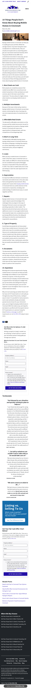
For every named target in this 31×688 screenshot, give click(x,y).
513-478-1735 (17, 314)
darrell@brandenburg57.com (12, 31)
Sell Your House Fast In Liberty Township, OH (13, 622)
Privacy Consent (9, 372)
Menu (27, 9)
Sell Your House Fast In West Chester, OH (12, 619)
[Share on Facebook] (3, 322)
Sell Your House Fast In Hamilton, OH (11, 627)
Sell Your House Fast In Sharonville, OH (11, 649)
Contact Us (22, 658)
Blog (23, 663)
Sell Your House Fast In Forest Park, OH (11, 647)
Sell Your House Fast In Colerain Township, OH (13, 639)
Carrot (22, 678)
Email (6, 367)
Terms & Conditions (14, 382)
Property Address (9, 355)
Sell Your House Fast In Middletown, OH (11, 642)
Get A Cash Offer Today (9, 1)
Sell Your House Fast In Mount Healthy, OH (12, 644)
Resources (9, 663)
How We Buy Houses (9, 661)
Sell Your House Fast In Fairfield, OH (10, 616)
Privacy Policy (12, 570)
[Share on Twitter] (6, 322)
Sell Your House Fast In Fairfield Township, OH (13, 624)
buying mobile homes (23, 184)
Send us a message (11, 312)
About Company (21, 1)
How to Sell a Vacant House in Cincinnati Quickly (15, 598)
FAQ (16, 661)
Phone (6, 361)
